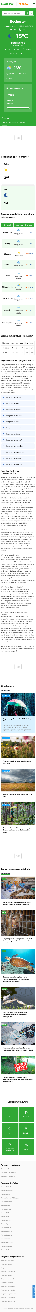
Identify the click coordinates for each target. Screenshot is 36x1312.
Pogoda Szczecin (6, 1235)
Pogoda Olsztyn (6, 1220)
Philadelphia (7, 287)
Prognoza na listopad (14, 458)
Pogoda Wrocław (6, 1246)
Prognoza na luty (12, 403)
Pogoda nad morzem (7, 1169)
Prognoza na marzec (13, 409)
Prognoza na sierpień (14, 440)
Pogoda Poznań (6, 1227)
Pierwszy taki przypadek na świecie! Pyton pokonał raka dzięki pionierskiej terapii (17, 903)
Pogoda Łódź (5, 1213)
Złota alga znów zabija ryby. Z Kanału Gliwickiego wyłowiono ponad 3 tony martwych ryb (15, 1014)
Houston (7, 264)
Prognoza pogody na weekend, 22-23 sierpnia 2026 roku (18, 720)
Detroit (7, 310)
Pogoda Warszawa (7, 1242)
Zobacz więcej (5, 690)
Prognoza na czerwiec (14, 428)
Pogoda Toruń (5, 1239)
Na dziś (4, 122)
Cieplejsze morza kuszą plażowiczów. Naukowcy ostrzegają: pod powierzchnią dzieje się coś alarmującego (16, 979)
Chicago (7, 254)
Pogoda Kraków (6, 1209)
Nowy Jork (7, 232)
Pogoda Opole (5, 1224)
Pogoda (23, 4)
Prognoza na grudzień (14, 464)
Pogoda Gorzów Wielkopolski (10, 1198)
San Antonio (7, 298)
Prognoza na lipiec (13, 434)
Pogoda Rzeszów (6, 1231)
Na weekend (13, 122)
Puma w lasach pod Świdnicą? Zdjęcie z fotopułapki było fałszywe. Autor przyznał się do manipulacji (18, 1079)
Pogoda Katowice (6, 1201)
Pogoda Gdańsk (6, 1194)
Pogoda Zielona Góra (8, 1250)
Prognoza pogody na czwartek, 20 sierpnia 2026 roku (17, 762)
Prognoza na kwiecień (14, 416)
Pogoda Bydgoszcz (7, 1190)
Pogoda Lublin (5, 1216)
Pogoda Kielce (5, 1205)
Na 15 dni (23, 122)
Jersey (7, 243)
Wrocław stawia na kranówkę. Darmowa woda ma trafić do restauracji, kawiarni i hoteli (18, 1049)
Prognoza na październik (15, 452)
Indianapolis (7, 322)
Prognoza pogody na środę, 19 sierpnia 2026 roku (17, 795)
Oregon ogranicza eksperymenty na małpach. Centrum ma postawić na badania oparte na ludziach (18, 941)
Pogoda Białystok (6, 1187)
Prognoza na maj (12, 422)
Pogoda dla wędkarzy (8, 1176)
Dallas (7, 275)
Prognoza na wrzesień (14, 446)
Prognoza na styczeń (14, 397)
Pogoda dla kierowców (8, 1172)
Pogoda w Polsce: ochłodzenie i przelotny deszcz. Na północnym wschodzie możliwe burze (16, 830)
